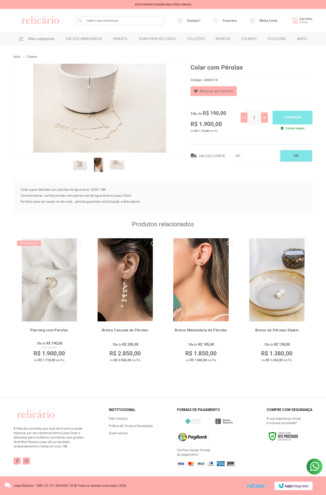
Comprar (292, 117)
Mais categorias (41, 39)
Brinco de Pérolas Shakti (277, 330)
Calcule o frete (212, 156)
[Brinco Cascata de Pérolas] (125, 303)
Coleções (196, 39)
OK (296, 156)
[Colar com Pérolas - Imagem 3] (117, 165)
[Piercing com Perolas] (49, 303)
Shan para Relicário (157, 39)
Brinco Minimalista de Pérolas (201, 330)
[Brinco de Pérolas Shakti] (276, 303)
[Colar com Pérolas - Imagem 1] (80, 165)
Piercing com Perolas (49, 330)
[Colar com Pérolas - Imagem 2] (98, 165)
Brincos (223, 39)
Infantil (120, 39)
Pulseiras (276, 39)
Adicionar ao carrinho (60, 358)
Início (17, 56)
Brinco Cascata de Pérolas (125, 330)
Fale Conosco (118, 418)
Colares (249, 39)
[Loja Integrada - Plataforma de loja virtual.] (293, 486)
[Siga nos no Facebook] (17, 461)
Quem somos (118, 433)
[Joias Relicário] (40, 20)
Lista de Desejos (213, 91)
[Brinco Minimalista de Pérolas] (200, 303)
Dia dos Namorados (84, 39)
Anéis (302, 39)
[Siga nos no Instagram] (26, 461)
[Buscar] (80, 20)
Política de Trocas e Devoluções (131, 426)
